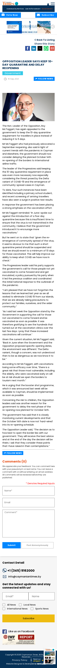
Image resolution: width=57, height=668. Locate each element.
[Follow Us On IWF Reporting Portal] (28, 640)
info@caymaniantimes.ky (24, 576)
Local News (30, 604)
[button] (15, 27)
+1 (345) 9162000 (21, 570)
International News (17, 608)
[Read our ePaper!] (50, 664)
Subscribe (28, 618)
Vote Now (12, 15)
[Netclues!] (41, 663)
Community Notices (15, 9)
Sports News (42, 608)
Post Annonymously (37, 545)
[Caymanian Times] (10, 3)
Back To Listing (46, 39)
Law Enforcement (32, 9)
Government (47, 9)
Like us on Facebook (21, 631)
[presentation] (53, 26)
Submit (12, 545)
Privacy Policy (19, 660)
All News (11, 604)
